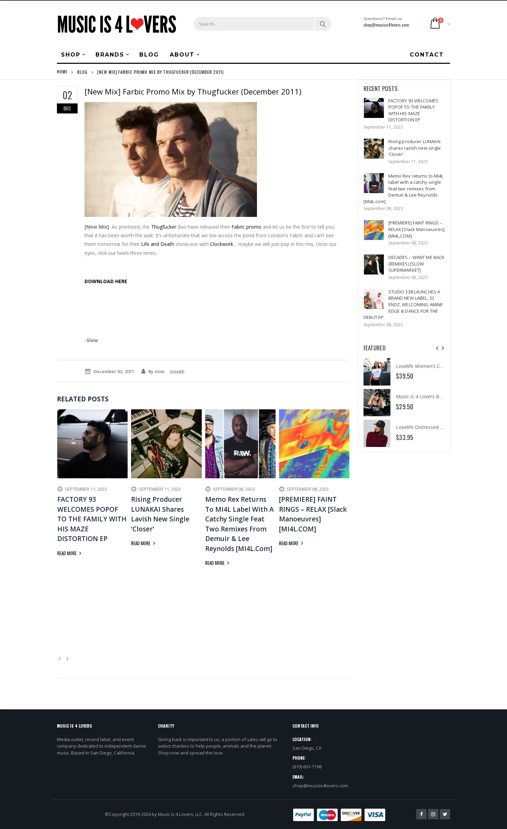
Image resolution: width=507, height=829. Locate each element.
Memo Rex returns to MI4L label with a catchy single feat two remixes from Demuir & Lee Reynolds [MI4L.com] (404, 188)
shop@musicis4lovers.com (386, 25)
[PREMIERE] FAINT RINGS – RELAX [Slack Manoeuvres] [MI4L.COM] (416, 229)
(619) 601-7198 (306, 766)
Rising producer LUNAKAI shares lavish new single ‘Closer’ (414, 147)
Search (322, 23)
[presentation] (437, 348)
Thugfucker (163, 226)
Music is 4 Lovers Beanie (423, 396)
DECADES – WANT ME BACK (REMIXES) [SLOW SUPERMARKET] (416, 263)
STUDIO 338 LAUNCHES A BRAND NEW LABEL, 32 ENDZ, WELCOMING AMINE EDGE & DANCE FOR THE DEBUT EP (403, 304)
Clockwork (221, 244)
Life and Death (157, 244)
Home (62, 71)
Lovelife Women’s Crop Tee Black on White (444, 366)
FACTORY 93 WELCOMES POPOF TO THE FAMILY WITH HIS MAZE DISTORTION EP (413, 110)
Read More (67, 553)
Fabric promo (246, 226)
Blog (82, 71)
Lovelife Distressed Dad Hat (427, 427)
